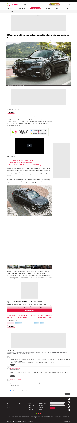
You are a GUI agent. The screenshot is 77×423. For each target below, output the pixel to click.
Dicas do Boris (31, 405)
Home (8, 11)
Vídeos (29, 407)
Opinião (40, 401)
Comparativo (20, 403)
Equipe (8, 403)
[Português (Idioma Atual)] (36, 413)
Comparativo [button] (21, 8)
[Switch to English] (38, 413)
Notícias (11, 11)
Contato (8, 405)
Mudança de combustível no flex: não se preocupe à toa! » (41, 316)
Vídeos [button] (48, 8)
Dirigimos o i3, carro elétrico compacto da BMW (21, 160)
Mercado (31, 323)
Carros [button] (9, 8)
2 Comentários (11, 112)
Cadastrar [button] (52, 408)
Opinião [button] (68, 8)
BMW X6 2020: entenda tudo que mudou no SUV (21, 162)
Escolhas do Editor (18, 323)
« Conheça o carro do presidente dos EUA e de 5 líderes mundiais (17, 316)
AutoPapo (10, 108)
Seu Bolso (41, 405)
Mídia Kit (8, 407)
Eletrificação (30, 409)
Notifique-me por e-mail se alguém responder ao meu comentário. (27, 390)
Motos (29, 403)
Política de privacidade (67, 421)
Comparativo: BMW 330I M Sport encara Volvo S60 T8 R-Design (25, 165)
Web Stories (41, 407)
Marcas (19, 401)
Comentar (67, 393)
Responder (12, 364)
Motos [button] (57, 8)
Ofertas (40, 409)
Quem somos (9, 401)
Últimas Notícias (31, 401)
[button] (42, 4)
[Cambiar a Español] (41, 413)
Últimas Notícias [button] (35, 8)
